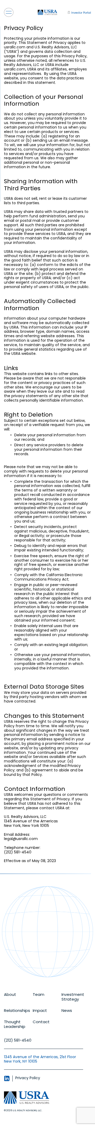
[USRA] (47, 12)
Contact (41, 1022)
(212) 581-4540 (17, 1040)
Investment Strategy (72, 997)
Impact (40, 1010)
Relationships (17, 1010)
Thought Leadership (14, 1024)
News (66, 1010)
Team (38, 994)
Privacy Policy (27, 1078)
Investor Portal (81, 13)
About (10, 994)
